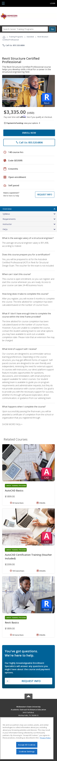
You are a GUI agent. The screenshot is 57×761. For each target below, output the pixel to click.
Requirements (9, 219)
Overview (7, 208)
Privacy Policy (45, 738)
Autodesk (30, 37)
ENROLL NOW (29, 132)
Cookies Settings (27, 751)
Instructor (7, 224)
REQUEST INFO (44, 194)
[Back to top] (28, 706)
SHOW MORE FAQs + (12, 424)
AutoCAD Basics (14, 490)
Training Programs (16, 37)
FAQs (5, 229)
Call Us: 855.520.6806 (13, 45)
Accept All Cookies (26, 745)
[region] (27, 738)
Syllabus (6, 213)
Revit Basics (12, 622)
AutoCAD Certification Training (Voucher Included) (28, 556)
